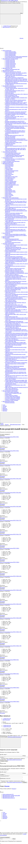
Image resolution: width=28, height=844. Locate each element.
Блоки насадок (8, 173)
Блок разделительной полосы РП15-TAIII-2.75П (10, 645)
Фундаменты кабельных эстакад (12, 154)
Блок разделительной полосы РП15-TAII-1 (9, 436)
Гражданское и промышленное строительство (13, 85)
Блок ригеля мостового (10, 286)
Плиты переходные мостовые (11, 389)
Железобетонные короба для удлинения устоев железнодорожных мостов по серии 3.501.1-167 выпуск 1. (15, 373)
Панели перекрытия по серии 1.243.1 (13, 142)
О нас (4, 812)
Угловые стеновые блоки (10, 181)
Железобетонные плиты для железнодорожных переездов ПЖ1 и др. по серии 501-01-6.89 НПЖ (16, 306)
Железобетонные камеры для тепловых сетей (15, 209)
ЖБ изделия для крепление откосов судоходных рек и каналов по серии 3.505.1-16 (15, 282)
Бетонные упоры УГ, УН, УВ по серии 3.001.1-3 (16, 201)
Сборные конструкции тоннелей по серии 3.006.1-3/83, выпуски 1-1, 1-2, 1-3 (16, 376)
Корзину (14, 788)
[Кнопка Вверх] (10, 742)
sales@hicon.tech (6, 27)
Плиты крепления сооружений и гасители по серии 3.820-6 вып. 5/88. (15, 341)
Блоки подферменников (10, 182)
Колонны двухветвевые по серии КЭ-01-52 (14, 121)
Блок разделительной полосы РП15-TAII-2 (9, 450)
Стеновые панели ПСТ (10, 67)
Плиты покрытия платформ (11, 395)
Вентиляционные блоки (10, 87)
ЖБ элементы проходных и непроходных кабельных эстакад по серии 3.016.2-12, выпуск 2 (16, 78)
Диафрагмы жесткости (10, 143)
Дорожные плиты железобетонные (13, 310)
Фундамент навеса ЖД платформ (12, 397)
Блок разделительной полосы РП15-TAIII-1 (9, 548)
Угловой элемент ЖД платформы (12, 396)
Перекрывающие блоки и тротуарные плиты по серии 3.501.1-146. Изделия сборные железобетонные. (16, 345)
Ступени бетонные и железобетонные (11, 161)
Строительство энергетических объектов (12, 71)
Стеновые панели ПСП (10, 63)
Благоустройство (6, 233)
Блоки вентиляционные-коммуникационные (15, 112)
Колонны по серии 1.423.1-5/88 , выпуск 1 (14, 116)
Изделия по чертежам (10, 160)
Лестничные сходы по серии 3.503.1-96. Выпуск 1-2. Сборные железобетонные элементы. (16, 297)
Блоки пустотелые (9, 195)
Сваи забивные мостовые (11, 301)
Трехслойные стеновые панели (12, 96)
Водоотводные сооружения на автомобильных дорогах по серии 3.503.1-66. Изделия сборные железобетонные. (15, 369)
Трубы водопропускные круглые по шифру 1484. (16, 380)
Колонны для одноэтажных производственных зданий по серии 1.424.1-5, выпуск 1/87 (15, 100)
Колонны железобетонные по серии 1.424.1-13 (15, 122)
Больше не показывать (5, 837)
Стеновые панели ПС (10, 60)
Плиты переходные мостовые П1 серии (14, 275)
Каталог (21, 38)
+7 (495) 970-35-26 (7, 25)
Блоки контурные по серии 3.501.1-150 (14, 304)
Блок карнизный (9, 187)
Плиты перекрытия (7, 50)
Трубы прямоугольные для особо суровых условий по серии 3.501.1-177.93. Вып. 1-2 (16, 323)
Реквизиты (5, 817)
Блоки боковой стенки (10, 190)
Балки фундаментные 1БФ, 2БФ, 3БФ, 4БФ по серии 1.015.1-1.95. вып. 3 (15, 150)
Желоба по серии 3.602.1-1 (11, 223)
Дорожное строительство (8, 243)
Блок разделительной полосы (11, 170)
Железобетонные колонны (8, 401)
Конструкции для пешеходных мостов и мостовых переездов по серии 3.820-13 (16, 295)
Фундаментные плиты (10, 177)
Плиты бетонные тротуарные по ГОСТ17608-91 (16, 235)
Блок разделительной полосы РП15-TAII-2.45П (10, 478)
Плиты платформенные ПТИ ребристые (14, 321)
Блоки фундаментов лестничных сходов (14, 270)
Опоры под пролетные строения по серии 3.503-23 (16, 317)
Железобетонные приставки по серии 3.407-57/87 (16, 80)
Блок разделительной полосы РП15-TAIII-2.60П (10, 618)
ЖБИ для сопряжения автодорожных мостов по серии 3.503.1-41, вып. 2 (15, 299)
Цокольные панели (9, 92)
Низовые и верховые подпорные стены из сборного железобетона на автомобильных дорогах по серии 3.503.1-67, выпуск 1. (16, 273)
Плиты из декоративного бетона (12, 399)
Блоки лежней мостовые (10, 250)
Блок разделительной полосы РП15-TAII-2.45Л (10, 464)
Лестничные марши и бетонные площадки (14, 127)
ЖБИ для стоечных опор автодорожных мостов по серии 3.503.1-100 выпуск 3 (16, 388)
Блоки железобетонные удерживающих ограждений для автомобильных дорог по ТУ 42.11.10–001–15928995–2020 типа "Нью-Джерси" (16, 258)
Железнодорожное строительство (10, 390)
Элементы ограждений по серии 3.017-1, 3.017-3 (16, 102)
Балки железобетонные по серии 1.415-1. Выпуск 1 (16, 94)
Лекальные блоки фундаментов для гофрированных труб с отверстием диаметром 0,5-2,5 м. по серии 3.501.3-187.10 (16, 326)
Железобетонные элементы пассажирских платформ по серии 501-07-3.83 (14, 367)
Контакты (5, 818)
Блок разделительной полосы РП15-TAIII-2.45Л (10, 576)
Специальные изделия (8, 157)
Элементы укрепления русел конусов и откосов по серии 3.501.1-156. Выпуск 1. (16, 338)
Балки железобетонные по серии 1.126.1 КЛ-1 (15, 148)
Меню (21, 13)
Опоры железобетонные (10, 91)
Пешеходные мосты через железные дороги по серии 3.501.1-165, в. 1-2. (15, 303)
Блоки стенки (8, 196)
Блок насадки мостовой (10, 290)
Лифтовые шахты (9, 144)
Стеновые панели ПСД (10, 64)
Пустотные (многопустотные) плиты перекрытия (16, 56)
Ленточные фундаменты (10, 117)
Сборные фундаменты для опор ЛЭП (13, 156)
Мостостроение (6, 237)
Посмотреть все (23, 809)
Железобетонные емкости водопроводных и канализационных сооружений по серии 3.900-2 (16, 216)
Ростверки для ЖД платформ (11, 400)
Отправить (25, 782)
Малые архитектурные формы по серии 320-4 (15, 234)
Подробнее (2, 448)
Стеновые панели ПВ (10, 65)
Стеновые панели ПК (10, 61)
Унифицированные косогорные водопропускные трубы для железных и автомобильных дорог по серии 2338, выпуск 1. (16, 261)
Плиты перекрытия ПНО (10, 52)
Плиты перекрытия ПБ (10, 54)
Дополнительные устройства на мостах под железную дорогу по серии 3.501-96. (15, 269)
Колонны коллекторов (10, 137)
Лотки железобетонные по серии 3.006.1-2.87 (15, 229)
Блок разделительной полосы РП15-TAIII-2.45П (10, 590)
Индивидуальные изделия (8, 236)
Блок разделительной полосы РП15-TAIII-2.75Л (10, 631)
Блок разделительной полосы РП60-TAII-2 (9, 673)
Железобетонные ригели (8, 70)
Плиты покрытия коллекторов (12, 238)
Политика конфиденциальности (15, 736)
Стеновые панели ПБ (10, 62)
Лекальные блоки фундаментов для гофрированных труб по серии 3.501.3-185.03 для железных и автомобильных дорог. (16, 248)
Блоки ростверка (9, 168)
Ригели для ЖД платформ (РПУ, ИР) (13, 393)
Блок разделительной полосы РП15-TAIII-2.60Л (10, 604)
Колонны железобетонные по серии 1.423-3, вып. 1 (16, 125)
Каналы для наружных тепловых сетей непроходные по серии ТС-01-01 (14, 213)
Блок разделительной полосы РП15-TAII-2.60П (10, 506)
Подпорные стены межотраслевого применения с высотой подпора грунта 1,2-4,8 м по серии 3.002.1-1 (16, 363)
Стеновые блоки (9, 169)
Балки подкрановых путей (11, 95)
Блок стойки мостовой (10, 308)
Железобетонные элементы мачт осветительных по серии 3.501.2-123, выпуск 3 (16, 82)
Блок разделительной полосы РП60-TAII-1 (9, 659)
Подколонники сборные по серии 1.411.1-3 (14, 90)
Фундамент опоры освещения (11, 392)
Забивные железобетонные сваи (12, 69)
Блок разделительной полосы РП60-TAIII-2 (9, 701)
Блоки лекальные (9, 180)
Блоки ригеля (8, 175)
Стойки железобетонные (8, 162)
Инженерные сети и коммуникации (10, 197)
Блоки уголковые (9, 186)
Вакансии (5, 815)
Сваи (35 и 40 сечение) (10, 136)
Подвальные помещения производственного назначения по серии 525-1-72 (15, 132)
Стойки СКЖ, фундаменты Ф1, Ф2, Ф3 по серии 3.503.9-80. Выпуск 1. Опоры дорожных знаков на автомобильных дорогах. (16, 382)
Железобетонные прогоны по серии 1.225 (14, 135)
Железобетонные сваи (7, 68)
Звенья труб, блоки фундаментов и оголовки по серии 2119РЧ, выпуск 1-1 (16, 358)
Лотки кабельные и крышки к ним (13, 153)
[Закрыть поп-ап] (0, 762)
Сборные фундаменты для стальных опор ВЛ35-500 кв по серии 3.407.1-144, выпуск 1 (16, 73)
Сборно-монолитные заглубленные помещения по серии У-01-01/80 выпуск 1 (16, 284)
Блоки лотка (8, 167)
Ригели (6, 134)
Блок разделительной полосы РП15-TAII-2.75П (10, 534)
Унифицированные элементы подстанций (14, 155)
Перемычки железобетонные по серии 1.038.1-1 (16, 103)
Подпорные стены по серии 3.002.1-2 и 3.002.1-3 (16, 309)
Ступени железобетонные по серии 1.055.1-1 (15, 130)
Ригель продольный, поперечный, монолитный (15, 111)
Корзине (7, 786)
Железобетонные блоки (8, 163)
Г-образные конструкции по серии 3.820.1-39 (15, 222)
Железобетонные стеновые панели (10, 58)
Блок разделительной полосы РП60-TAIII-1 (9, 687)
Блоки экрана (8, 193)
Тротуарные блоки (9, 174)
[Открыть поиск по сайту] (10, 19)
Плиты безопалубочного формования (13, 57)
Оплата (4, 814)
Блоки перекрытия (9, 164)
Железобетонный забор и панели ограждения (15, 138)
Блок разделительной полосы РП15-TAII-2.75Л (10, 520)
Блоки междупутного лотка (11, 176)
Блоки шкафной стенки (10, 183)
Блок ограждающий (9, 171)
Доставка (5, 813)
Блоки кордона (8, 189)
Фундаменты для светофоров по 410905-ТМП (15, 342)
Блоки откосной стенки (10, 191)
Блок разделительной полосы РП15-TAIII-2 (9, 562)
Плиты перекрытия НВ (10, 55)
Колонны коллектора (10, 402)
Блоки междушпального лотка (12, 184)
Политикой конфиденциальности (14, 759)
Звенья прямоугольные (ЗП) (11, 316)
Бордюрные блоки (9, 165)
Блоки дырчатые (9, 194)
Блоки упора (8, 188)
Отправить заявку (4, 761)
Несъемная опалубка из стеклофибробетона (15, 158)
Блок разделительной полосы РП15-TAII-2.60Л (10, 492)
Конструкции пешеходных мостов (12, 242)
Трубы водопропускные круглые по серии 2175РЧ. (16, 356)
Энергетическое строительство (9, 151)
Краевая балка (8, 394)
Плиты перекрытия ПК (10, 51)
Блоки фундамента (9, 178)
